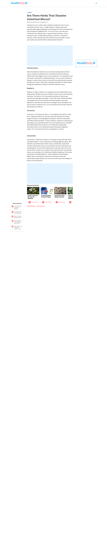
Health (30, 12)
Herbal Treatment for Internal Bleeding (18, 207)
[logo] (86, 63)
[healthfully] (19, 3)
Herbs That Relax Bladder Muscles (17, 217)
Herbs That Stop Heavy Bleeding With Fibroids (17, 222)
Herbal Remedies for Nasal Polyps (17, 212)
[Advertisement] (50, 55)
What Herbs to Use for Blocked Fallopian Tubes (18, 227)
